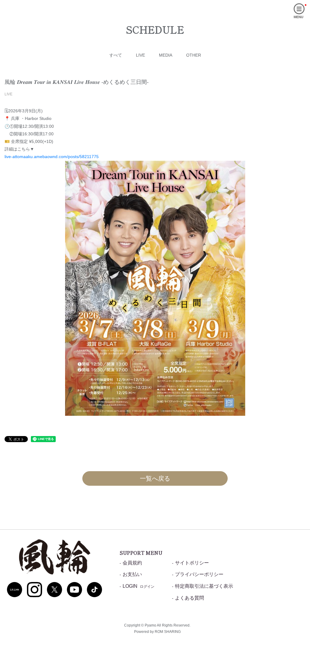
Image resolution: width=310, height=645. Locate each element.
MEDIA (165, 55)
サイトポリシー (192, 562)
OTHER (193, 55)
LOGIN (138, 586)
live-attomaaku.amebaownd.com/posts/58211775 (52, 156)
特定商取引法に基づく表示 (204, 586)
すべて (115, 55)
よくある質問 (189, 597)
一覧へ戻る (155, 478)
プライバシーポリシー (199, 574)
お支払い (132, 574)
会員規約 (132, 562)
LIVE (140, 55)
